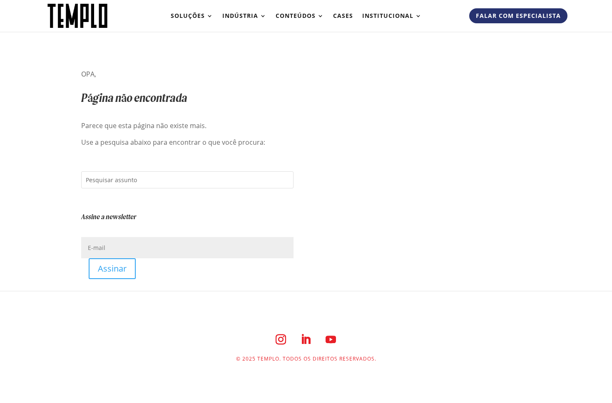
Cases (343, 16)
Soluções (188, 16)
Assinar (112, 268)
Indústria (240, 16)
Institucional (387, 16)
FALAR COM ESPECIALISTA (518, 16)
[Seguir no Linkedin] (306, 339)
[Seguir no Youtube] (331, 339)
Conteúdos (296, 16)
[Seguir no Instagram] (281, 339)
